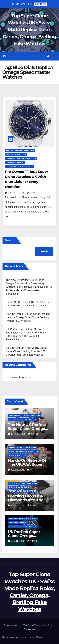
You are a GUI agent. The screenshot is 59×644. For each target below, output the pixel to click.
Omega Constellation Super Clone (24, 416)
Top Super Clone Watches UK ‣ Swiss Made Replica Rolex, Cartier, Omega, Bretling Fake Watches (29, 30)
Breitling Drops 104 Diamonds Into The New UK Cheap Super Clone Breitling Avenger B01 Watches (28, 317)
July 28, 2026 (18, 434)
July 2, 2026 (18, 470)
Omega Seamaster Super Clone (23, 519)
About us (14, 637)
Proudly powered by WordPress (18, 625)
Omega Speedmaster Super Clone (21, 158)
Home (5, 637)
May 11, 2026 (18, 541)
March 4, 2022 (16, 193)
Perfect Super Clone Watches (19, 166)
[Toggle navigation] (54, 56)
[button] (48, 56)
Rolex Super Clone (17, 455)
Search (10, 240)
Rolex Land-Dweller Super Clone (24, 451)
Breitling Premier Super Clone (20, 150)
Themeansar (29, 629)
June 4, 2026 (18, 505)
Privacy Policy (35, 637)
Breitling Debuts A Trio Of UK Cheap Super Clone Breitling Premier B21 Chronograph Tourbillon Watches (26, 351)
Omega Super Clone (15, 162)
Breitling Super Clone (16, 154)
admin (32, 193)
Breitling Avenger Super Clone (23, 483)
